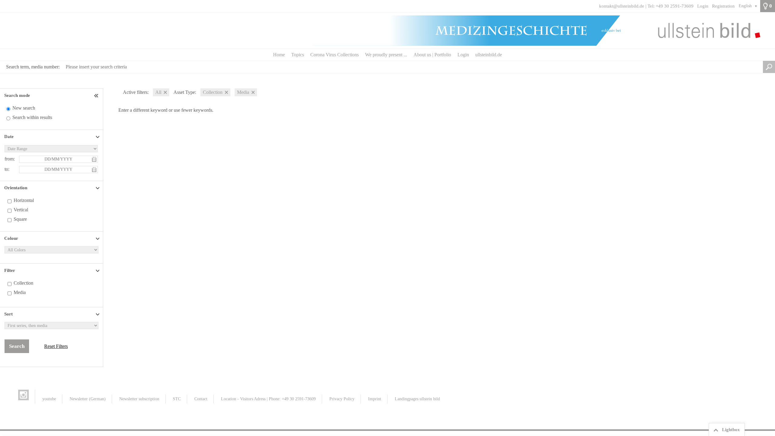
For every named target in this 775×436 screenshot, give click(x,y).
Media (20, 292)
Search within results (32, 117)
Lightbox (731, 429)
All (158, 92)
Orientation (15, 187)
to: (7, 169)
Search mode (17, 95)
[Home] (387, 30)
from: (10, 158)
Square (20, 219)
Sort (8, 314)
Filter (9, 270)
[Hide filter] (97, 95)
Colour (11, 238)
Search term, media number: (33, 66)
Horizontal (24, 200)
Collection (23, 283)
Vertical (21, 209)
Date (9, 136)
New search (23, 108)
